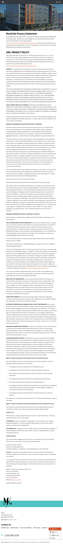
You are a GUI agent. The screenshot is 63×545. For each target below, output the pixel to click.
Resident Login (5, 527)
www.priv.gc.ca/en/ (16, 479)
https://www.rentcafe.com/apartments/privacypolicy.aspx (21, 66)
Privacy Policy (36, 527)
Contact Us (44, 527)
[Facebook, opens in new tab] (2, 531)
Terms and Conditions (26, 527)
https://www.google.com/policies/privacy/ (37, 268)
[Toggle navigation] (3, 2)
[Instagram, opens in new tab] (6, 531)
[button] (57, 2)
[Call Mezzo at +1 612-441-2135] (60, 2)
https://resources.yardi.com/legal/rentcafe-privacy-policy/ (21, 43)
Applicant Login (14, 527)
